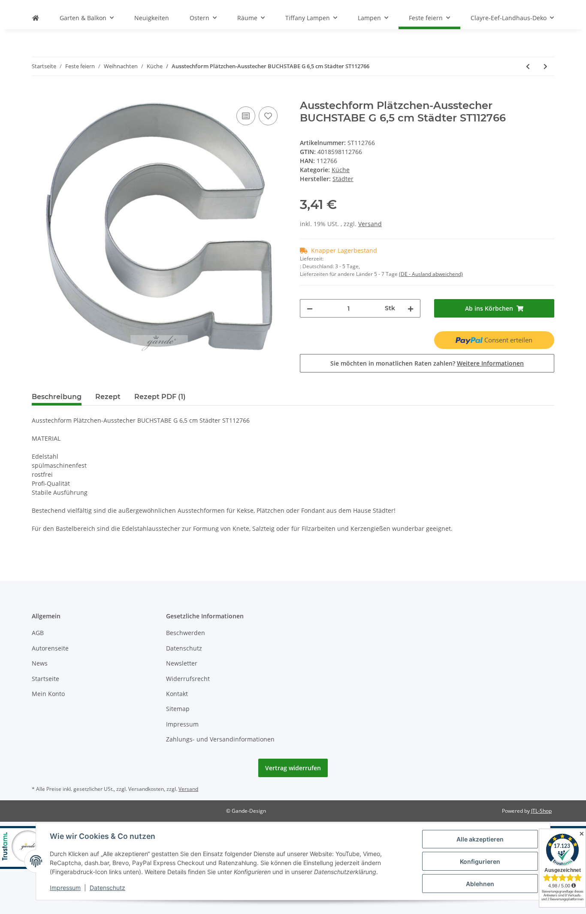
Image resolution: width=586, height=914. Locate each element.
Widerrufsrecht (188, 679)
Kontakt (177, 694)
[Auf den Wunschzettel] (268, 115)
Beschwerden (185, 633)
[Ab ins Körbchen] (38, 95)
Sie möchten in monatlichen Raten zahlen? (427, 363)
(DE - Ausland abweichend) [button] (431, 274)
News (40, 663)
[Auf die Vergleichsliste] (245, 115)
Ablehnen (480, 883)
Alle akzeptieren (480, 839)
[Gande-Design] (35, 17)
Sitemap (178, 709)
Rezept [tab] (108, 397)
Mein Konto (48, 694)
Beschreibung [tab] (57, 397)
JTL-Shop (541, 810)
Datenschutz (184, 648)
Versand (370, 224)
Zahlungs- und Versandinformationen (220, 739)
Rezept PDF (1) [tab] (160, 397)
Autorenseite (50, 648)
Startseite (45, 679)
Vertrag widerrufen (293, 768)
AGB (38, 633)
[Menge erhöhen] (410, 308)
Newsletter (181, 663)
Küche (341, 170)
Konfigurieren (480, 861)
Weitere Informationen (490, 363)
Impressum (182, 724)
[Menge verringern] (309, 308)
